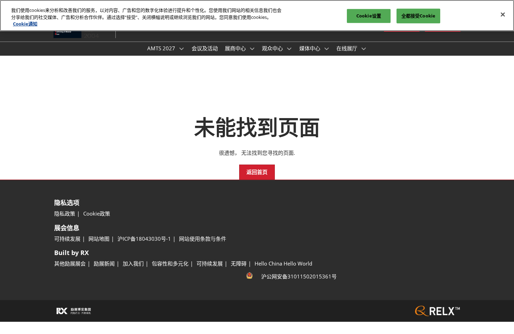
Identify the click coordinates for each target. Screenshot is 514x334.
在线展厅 (347, 48)
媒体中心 (310, 48)
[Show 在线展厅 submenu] (363, 48)
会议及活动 (205, 48)
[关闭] (503, 14)
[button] (257, 172)
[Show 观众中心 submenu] (289, 48)
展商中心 (236, 48)
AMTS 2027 (162, 48)
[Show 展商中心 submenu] (252, 48)
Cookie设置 (368, 16)
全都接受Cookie (418, 16)
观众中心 (273, 48)
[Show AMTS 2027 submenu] (181, 48)
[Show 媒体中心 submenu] (326, 48)
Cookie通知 (25, 24)
